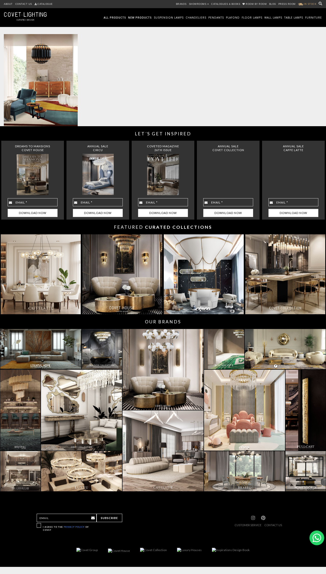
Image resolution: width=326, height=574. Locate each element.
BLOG (272, 4)
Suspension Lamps (169, 17)
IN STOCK (310, 4)
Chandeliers (196, 17)
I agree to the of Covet (66, 528)
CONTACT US (23, 4)
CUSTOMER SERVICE (248, 525)
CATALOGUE (45, 4)
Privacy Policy (74, 527)
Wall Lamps (273, 17)
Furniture (313, 17)
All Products (115, 17)
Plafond (233, 17)
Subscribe (109, 518)
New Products (140, 17)
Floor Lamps (252, 17)
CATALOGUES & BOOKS (225, 4)
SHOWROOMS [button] (198, 4)
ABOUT (8, 4)
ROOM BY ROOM (256, 4)
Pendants (216, 17)
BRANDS (181, 4)
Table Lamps (293, 17)
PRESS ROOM (287, 4)
